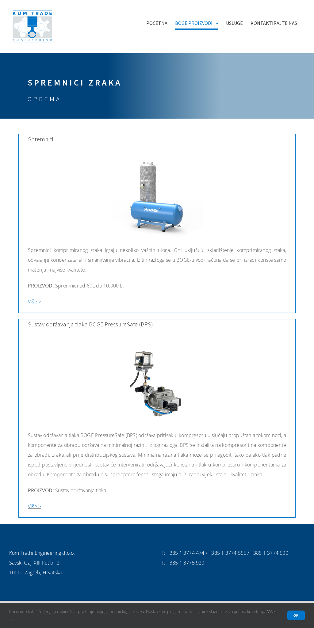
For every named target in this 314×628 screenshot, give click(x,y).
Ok (296, 615)
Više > (34, 301)
